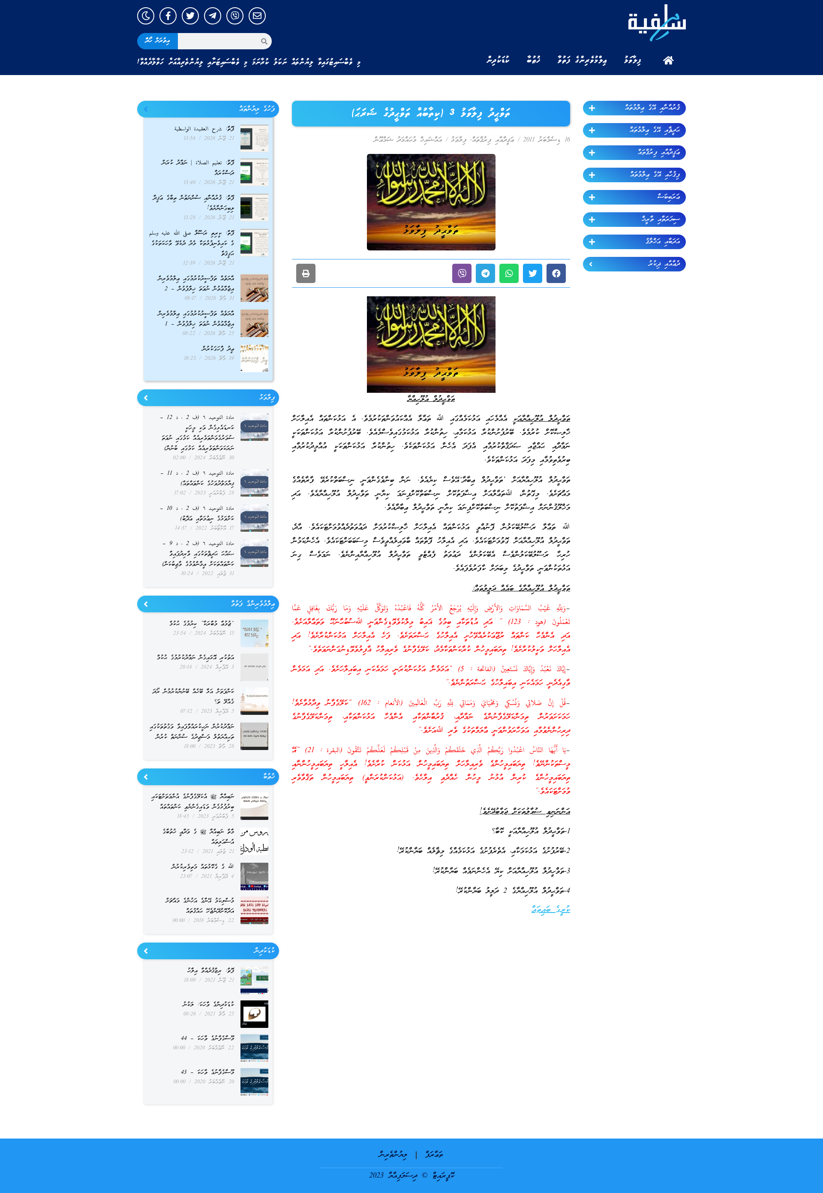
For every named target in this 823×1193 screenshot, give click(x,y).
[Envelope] (257, 15)
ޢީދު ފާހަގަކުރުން (218, 349)
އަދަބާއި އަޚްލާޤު (663, 242)
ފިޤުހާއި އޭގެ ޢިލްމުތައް (655, 175)
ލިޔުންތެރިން (393, 1155)
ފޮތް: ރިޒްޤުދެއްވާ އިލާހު (210, 971)
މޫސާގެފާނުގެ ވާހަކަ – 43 (207, 1072)
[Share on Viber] (462, 273)
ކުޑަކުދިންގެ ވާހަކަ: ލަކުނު (208, 1004)
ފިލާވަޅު (632, 60)
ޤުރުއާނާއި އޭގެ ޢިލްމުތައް (652, 108)
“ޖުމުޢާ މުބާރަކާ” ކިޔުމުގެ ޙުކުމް (201, 624)
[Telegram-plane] (212, 15)
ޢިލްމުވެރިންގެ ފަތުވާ (582, 60)
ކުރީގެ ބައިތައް (551, 910)
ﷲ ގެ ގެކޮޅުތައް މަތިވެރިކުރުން (203, 867)
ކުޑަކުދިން (498, 60)
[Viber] (234, 15)
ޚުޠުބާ (534, 60)
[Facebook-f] (168, 15)
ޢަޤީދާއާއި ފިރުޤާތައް (659, 153)
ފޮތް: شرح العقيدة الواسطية (204, 129)
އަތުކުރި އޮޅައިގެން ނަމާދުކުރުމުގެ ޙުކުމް (195, 658)
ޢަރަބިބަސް (669, 197)
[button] (556, 273)
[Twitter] (190, 15)
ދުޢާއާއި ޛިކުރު (664, 264)
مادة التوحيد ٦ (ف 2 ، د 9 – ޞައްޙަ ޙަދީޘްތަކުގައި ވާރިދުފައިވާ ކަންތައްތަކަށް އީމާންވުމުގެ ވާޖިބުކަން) (198, 554)
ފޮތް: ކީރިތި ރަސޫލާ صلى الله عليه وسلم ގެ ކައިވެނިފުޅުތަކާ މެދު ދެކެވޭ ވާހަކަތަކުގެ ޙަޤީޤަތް (191, 244)
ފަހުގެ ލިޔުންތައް (257, 109)
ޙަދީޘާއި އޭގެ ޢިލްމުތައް (655, 130)
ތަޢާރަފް (434, 1155)
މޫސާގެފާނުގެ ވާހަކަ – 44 (207, 1038)
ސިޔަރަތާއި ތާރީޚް (661, 219)
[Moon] (145, 15)
